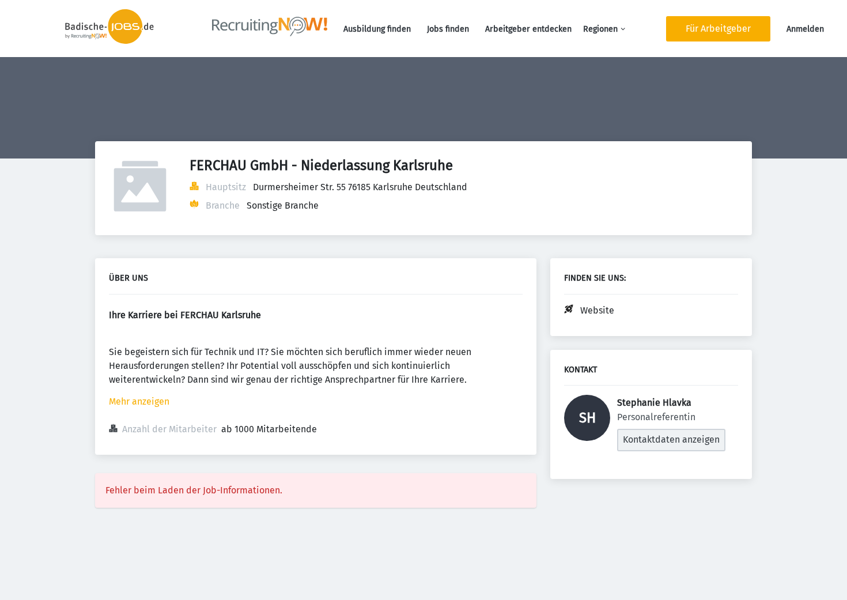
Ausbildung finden (377, 29)
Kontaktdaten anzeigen (671, 439)
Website (597, 310)
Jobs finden (448, 29)
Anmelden (805, 29)
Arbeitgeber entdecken (528, 29)
